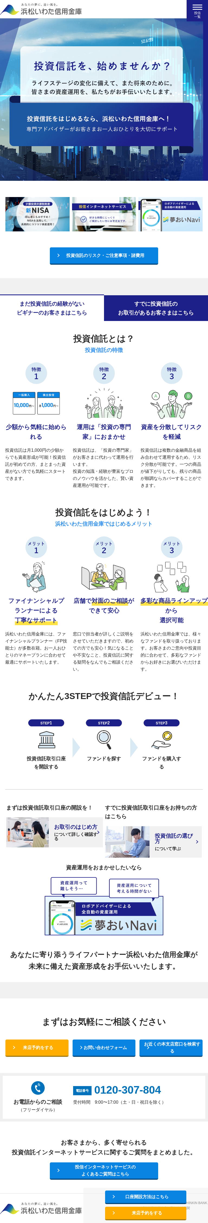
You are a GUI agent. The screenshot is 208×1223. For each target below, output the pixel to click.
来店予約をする (38, 1047)
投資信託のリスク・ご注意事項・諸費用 (105, 255)
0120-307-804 (127, 1090)
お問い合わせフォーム (105, 1047)
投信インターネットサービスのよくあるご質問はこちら (105, 1170)
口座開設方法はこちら (147, 1196)
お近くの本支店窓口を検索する (172, 1047)
